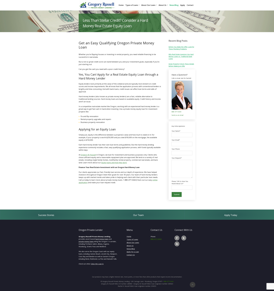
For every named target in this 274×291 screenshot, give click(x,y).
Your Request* (177, 158)
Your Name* (176, 131)
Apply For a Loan (133, 252)
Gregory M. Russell (88, 155)
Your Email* (176, 140)
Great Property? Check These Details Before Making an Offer (181, 65)
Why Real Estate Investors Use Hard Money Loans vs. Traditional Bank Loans (181, 56)
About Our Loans (133, 242)
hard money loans (102, 239)
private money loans (86, 241)
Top (192, 284)
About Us (130, 246)
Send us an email (177, 115)
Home (129, 236)
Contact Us (131, 255)
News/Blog (131, 249)
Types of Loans (132, 239)
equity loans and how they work (114, 162)
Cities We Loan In (97, 264)
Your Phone (176, 149)
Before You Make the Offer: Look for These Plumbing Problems (181, 48)
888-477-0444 (176, 112)
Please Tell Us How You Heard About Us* (180, 182)
